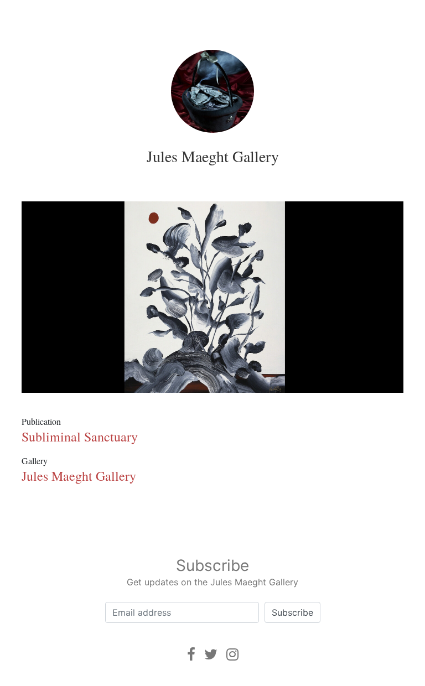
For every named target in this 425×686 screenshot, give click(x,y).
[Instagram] (232, 654)
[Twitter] (211, 654)
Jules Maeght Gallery (213, 156)
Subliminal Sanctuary (80, 436)
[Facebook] (191, 654)
